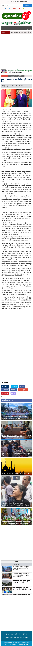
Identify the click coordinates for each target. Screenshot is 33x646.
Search (27, 5)
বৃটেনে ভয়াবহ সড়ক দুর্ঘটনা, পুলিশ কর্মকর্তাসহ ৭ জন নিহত (21, 581)
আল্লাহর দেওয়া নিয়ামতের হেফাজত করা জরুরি (15, 474)
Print (14, 393)
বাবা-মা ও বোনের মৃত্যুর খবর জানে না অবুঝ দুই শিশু (16, 454)
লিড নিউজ (16, 76)
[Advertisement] (16, 52)
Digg (22, 386)
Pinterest (5, 393)
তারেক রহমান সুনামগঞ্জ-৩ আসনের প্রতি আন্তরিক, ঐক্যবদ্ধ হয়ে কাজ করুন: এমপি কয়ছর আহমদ (16, 523)
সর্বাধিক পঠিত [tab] (16, 564)
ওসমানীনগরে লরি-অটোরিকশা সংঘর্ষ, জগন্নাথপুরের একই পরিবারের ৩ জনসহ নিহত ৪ (15, 504)
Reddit (14, 390)
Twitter (15, 386)
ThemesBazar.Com (23, 644)
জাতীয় (11, 76)
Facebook (6, 386)
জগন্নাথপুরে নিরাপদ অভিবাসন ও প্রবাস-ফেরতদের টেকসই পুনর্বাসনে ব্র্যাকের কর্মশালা (16, 436)
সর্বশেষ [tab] (16, 561)
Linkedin (5, 390)
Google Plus (24, 390)
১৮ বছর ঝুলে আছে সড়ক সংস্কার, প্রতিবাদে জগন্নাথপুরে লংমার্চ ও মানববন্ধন (14, 418)
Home (5, 76)
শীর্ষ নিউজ (21, 76)
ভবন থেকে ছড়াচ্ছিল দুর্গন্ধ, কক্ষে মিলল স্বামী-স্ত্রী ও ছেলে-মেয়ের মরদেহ (22, 588)
